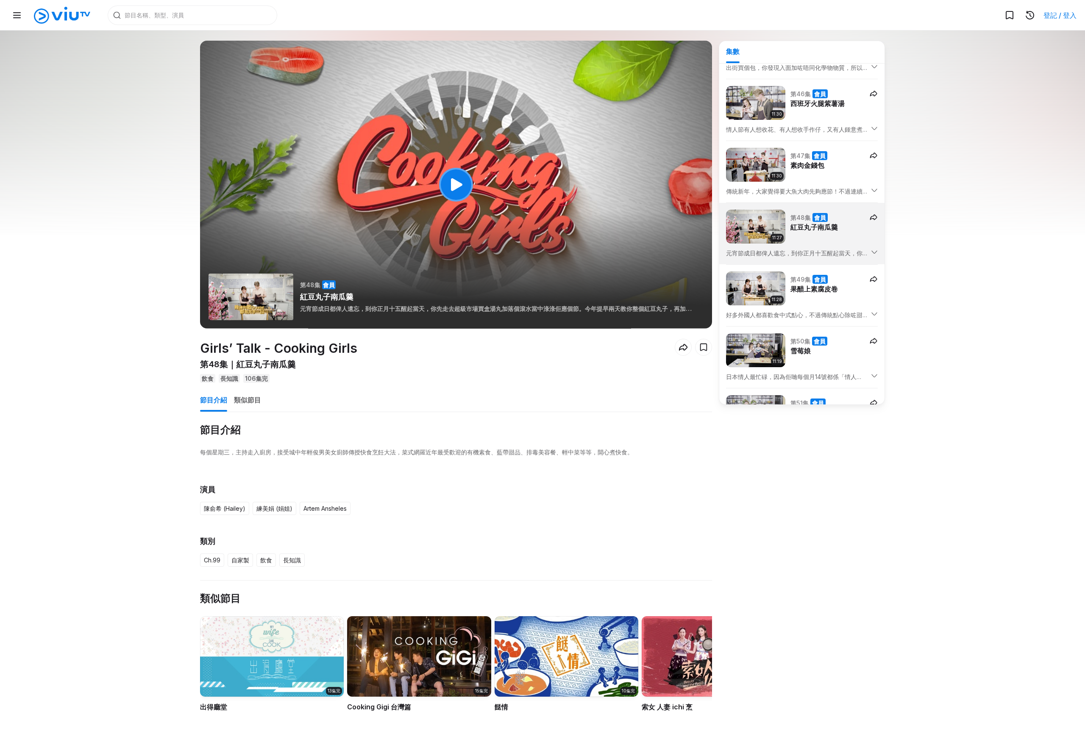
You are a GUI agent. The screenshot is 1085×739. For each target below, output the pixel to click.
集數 (733, 51)
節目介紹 (213, 400)
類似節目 (247, 400)
